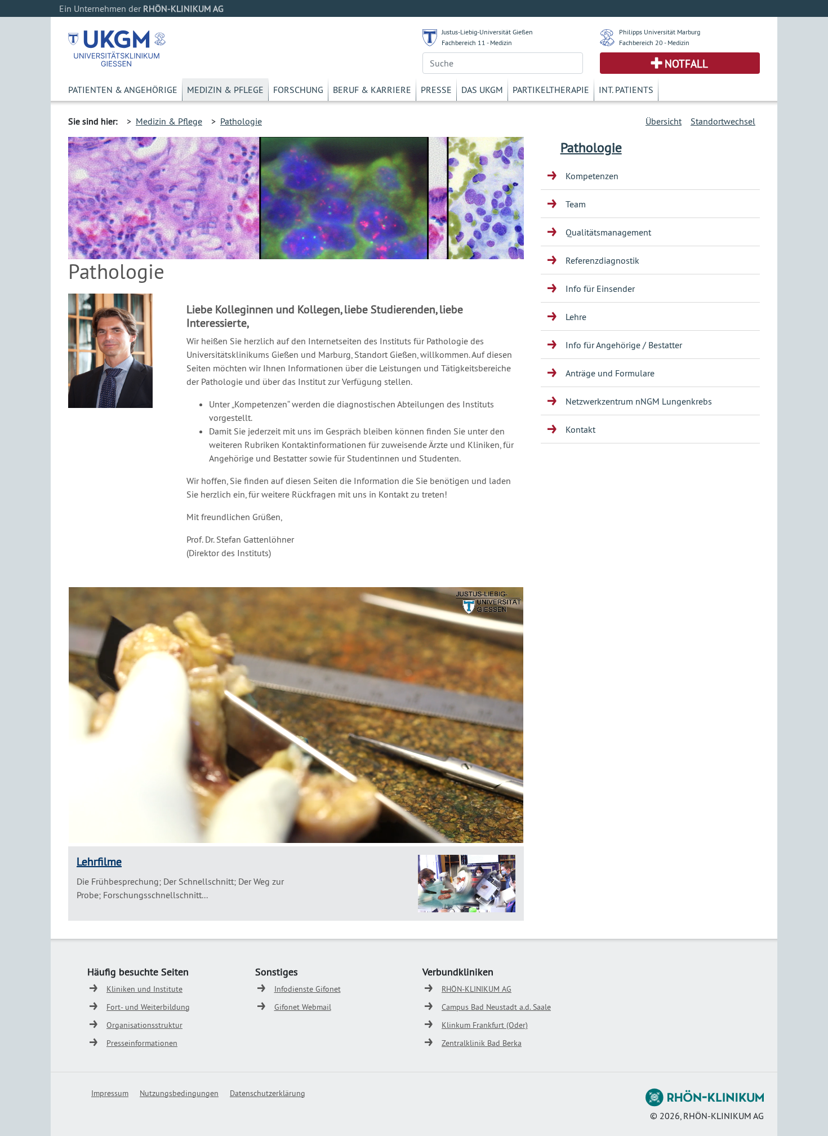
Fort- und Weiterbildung (148, 1007)
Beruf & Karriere (372, 89)
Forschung (298, 89)
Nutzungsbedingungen (179, 1093)
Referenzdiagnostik (602, 260)
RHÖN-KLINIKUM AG (476, 989)
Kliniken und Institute (144, 989)
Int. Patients (626, 89)
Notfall (686, 63)
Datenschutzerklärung (267, 1093)
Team (576, 204)
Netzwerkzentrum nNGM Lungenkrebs (639, 401)
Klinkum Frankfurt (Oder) (485, 1025)
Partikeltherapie (551, 89)
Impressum (109, 1093)
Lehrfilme (99, 861)
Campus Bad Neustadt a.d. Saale (496, 1007)
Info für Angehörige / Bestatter (624, 344)
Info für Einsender (600, 288)
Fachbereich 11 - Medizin (477, 42)
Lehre (576, 316)
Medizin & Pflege (225, 89)
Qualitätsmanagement (608, 232)
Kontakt (580, 429)
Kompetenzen (592, 175)
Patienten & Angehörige (122, 89)
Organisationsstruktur (144, 1025)
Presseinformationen (141, 1043)
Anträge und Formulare (610, 373)
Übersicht (664, 121)
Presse (436, 89)
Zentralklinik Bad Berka (482, 1043)
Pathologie (241, 121)
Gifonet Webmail (302, 1007)
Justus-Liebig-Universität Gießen (487, 32)
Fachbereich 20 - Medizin (654, 42)
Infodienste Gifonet (307, 989)
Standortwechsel (723, 121)
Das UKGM (482, 89)
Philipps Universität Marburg (659, 32)
